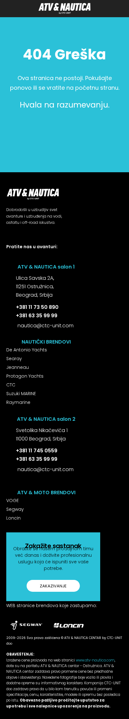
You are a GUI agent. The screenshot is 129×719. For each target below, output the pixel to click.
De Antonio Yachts (26, 350)
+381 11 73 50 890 (37, 307)
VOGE (12, 500)
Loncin (13, 518)
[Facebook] (8, 257)
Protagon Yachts (25, 376)
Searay (14, 358)
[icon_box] (30, 287)
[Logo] (64, 8)
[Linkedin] (36, 257)
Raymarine (18, 402)
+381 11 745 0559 (36, 450)
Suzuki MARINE (21, 393)
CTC (10, 385)
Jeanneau (17, 367)
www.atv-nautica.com (95, 660)
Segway (15, 509)
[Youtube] (64, 257)
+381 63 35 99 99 (36, 315)
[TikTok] (50, 257)
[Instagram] (22, 257)
